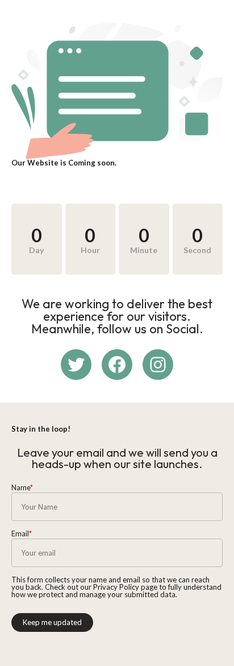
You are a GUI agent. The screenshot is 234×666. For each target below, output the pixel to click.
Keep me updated (52, 622)
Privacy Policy (116, 586)
